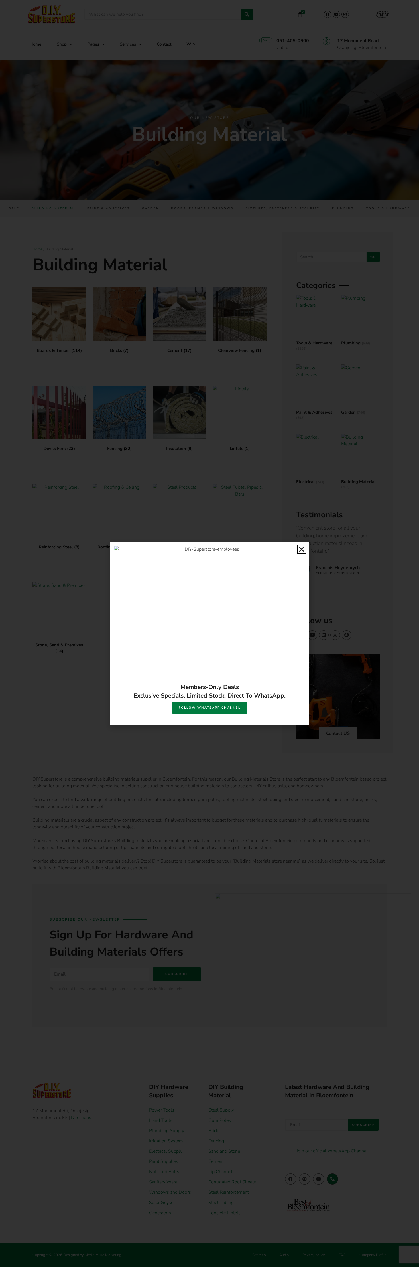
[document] (209, 633)
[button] (301, 549)
